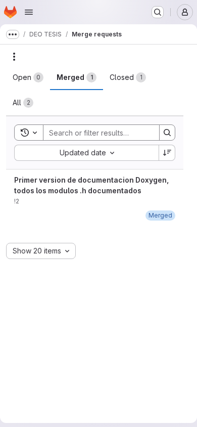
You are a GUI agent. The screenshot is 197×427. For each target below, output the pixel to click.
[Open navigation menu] (29, 12)
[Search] (167, 132)
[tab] (28, 77)
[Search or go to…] (158, 12)
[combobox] (86, 153)
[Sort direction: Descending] (167, 153)
